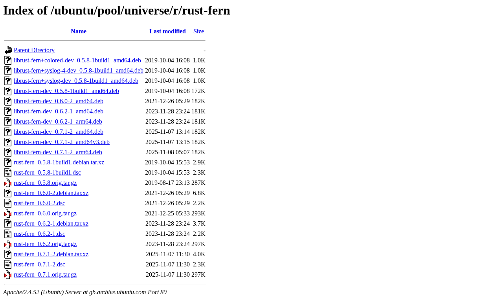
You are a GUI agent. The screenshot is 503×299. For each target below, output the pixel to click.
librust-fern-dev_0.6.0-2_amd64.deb (58, 101)
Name (78, 31)
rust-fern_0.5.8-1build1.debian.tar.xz (59, 162)
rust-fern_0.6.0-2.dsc (39, 203)
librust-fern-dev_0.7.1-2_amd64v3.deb (62, 142)
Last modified (167, 31)
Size (198, 31)
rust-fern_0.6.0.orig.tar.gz (45, 213)
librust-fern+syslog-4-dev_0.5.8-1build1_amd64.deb (78, 70)
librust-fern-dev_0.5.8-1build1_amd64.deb (66, 91)
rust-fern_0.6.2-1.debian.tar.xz (51, 223)
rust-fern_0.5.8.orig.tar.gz (45, 182)
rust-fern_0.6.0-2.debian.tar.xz (51, 193)
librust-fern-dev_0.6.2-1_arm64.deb (58, 121)
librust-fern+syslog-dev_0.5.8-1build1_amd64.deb (76, 80)
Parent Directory (34, 50)
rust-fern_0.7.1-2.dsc (39, 264)
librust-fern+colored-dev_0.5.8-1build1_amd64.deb (77, 60)
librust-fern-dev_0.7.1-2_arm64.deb (58, 152)
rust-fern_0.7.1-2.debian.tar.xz (51, 254)
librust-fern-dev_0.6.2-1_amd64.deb (58, 111)
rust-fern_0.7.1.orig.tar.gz (45, 274)
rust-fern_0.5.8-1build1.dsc (47, 172)
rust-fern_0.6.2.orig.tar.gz (45, 244)
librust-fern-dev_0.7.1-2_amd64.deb (58, 131)
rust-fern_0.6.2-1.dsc (39, 233)
